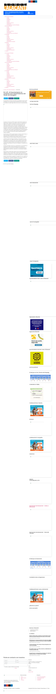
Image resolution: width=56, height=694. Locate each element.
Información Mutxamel (10, 49)
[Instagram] (34, 1)
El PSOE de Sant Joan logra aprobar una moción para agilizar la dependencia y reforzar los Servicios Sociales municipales (40, 640)
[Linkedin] (36, 1)
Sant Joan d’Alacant (8, 62)
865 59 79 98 (30, 671)
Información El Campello (11, 41)
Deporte (8, 21)
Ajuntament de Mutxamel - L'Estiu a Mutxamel (39, 506)
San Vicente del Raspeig (9, 16)
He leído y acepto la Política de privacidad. (12, 666)
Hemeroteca (9, 23)
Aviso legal (5, 688)
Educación (8, 19)
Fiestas (8, 18)
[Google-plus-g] (32, 1)
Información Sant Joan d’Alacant (12, 33)
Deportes (8, 29)
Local (8, 17)
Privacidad (9, 688)
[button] (16, 52)
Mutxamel (6, 42)
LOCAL (5, 89)
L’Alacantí (6, 87)
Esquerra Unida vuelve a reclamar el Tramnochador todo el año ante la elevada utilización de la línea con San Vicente (40, 636)
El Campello (7, 34)
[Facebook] (29, 1)
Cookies (13, 688)
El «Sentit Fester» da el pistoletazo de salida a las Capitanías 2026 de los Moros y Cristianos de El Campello (40, 654)
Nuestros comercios (10, 22)
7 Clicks (48, 688)
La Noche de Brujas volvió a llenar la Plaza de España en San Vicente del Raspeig (40, 645)
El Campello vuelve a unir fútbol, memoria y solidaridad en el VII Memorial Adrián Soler (40, 649)
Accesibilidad (17, 688)
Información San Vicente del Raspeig (13, 24)
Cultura (8, 20)
